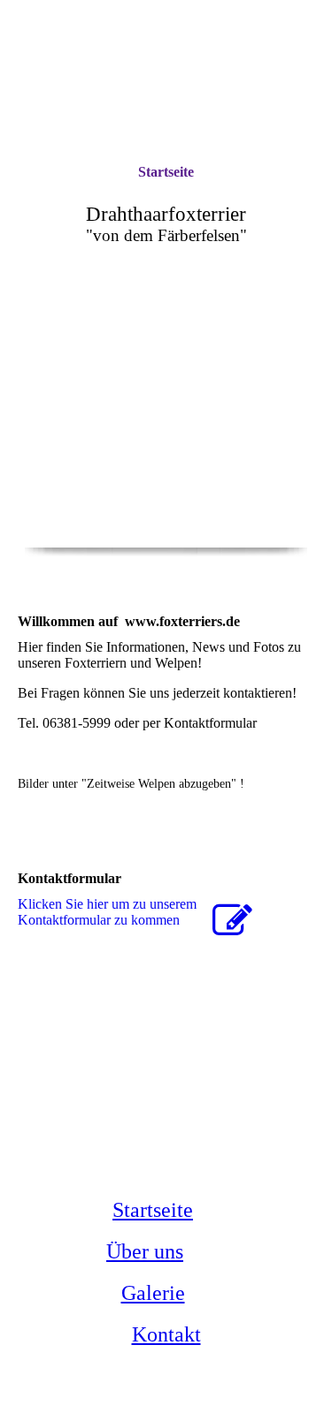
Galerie (153, 1292)
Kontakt (166, 1334)
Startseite (166, 171)
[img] (165, 459)
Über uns (144, 1251)
